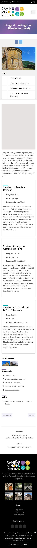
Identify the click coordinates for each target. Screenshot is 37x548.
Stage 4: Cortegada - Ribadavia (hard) (18, 26)
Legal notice (19, 510)
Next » (31, 415)
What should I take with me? (15, 379)
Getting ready (10, 375)
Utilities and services (12, 383)
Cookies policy (19, 515)
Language (32, 2)
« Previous (7, 415)
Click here (13, 96)
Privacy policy (19, 512)
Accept (25, 544)
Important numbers (12, 390)
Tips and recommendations (14, 386)
